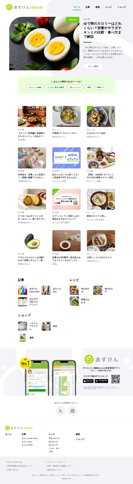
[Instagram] (73, 411)
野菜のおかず (54, 438)
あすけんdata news (30, 438)
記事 (88, 7)
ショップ (121, 7)
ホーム (77, 7)
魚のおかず (53, 445)
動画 (98, 7)
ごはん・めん (54, 448)
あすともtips (27, 442)
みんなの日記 (27, 445)
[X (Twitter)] (60, 411)
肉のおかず (53, 442)
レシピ (108, 7)
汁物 (50, 452)
